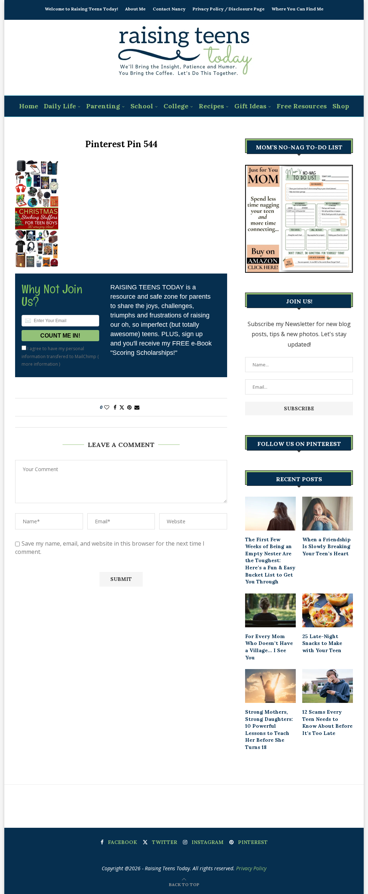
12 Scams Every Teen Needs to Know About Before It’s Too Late (327, 722)
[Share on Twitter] (121, 407)
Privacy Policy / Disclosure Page (228, 9)
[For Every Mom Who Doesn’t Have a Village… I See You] (270, 610)
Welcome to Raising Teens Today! (81, 9)
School (141, 106)
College (176, 106)
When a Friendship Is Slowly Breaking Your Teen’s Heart (326, 546)
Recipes (211, 106)
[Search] (188, 127)
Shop (340, 106)
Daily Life (60, 106)
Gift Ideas (250, 106)
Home (28, 106)
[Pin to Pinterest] (129, 407)
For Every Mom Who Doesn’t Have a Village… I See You (269, 647)
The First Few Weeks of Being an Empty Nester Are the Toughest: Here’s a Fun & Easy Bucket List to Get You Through (270, 560)
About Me (135, 9)
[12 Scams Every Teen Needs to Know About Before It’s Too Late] (327, 686)
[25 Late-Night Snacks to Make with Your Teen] (327, 610)
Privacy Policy (251, 868)
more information (40, 364)
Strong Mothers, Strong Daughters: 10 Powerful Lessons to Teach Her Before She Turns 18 (269, 729)
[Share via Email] (136, 407)
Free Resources (302, 106)
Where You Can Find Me (297, 9)
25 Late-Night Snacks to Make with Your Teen (322, 643)
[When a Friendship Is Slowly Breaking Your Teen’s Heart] (327, 513)
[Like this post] (106, 407)
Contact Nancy (169, 9)
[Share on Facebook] (115, 407)
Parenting (103, 106)
